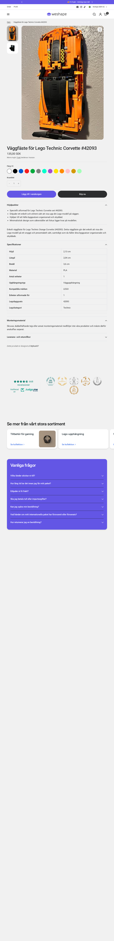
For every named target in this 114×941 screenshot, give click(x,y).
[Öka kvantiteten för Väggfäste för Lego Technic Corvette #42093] (18, 183)
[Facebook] (77, 7)
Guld (73, 171)
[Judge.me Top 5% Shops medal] (97, 381)
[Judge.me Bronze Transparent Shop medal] (85, 381)
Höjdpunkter (12, 205)
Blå (21, 171)
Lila (50, 171)
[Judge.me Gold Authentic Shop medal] (62, 381)
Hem (9, 22)
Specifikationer (14, 244)
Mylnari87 (34, 346)
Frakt (19, 158)
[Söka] (94, 14)
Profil (16, 7)
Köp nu (82, 194)
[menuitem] (9, 7)
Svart (15, 171)
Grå (38, 171)
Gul (56, 171)
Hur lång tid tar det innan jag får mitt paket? (30, 483)
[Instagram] (81, 7)
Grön (32, 171)
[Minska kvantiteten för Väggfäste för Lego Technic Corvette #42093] (9, 183)
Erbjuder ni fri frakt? (19, 491)
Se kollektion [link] (16, 445)
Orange (62, 171)
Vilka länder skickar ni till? (22, 475)
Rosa (67, 171)
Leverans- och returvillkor (19, 337)
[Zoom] (100, 29)
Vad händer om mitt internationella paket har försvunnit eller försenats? (43, 514)
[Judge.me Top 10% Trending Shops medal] (74, 390)
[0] (104, 14)
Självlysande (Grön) (79, 171)
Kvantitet (10, 178)
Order (9, 7)
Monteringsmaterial (16, 320)
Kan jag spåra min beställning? (24, 507)
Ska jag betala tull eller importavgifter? (28, 499)
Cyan (44, 171)
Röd (27, 171)
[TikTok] (85, 7)
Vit (9, 171)
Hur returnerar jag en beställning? (25, 522)
